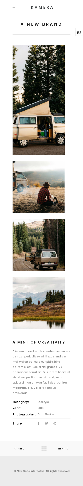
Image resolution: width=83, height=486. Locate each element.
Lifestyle (43, 402)
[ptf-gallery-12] (39, 187)
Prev (21, 448)
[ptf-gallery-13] (39, 245)
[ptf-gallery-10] (39, 303)
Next (61, 448)
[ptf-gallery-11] (39, 100)
